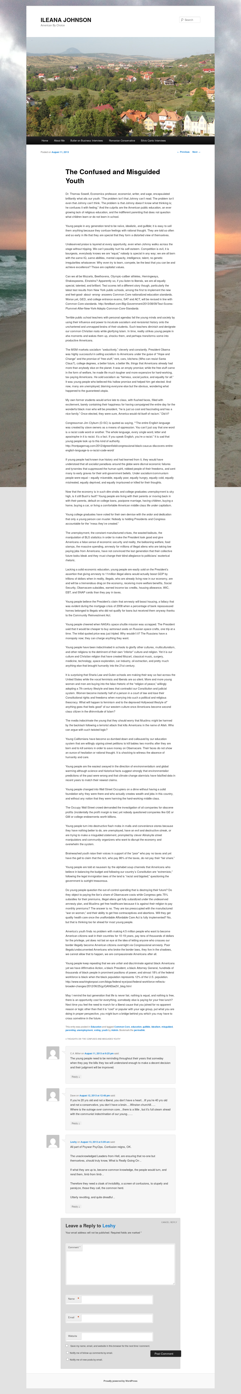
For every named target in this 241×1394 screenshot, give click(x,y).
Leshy (73, 1142)
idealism (155, 1026)
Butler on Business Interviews (86, 140)
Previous (183, 152)
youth (105, 1030)
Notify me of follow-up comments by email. (91, 1352)
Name (73, 1299)
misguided (167, 1026)
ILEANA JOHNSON (66, 20)
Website (72, 1336)
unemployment (85, 1030)
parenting (71, 1030)
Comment (74, 1247)
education (136, 1026)
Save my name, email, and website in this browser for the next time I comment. (110, 1345)
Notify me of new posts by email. (86, 1359)
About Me (59, 140)
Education (96, 1026)
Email (73, 1317)
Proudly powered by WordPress (120, 1381)
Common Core (122, 1026)
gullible (146, 1026)
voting (97, 1030)
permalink (139, 1030)
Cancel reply (169, 1222)
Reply (76, 1076)
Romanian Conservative (122, 140)
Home (45, 140)
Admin (114, 1030)
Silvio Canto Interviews (153, 140)
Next (196, 152)
